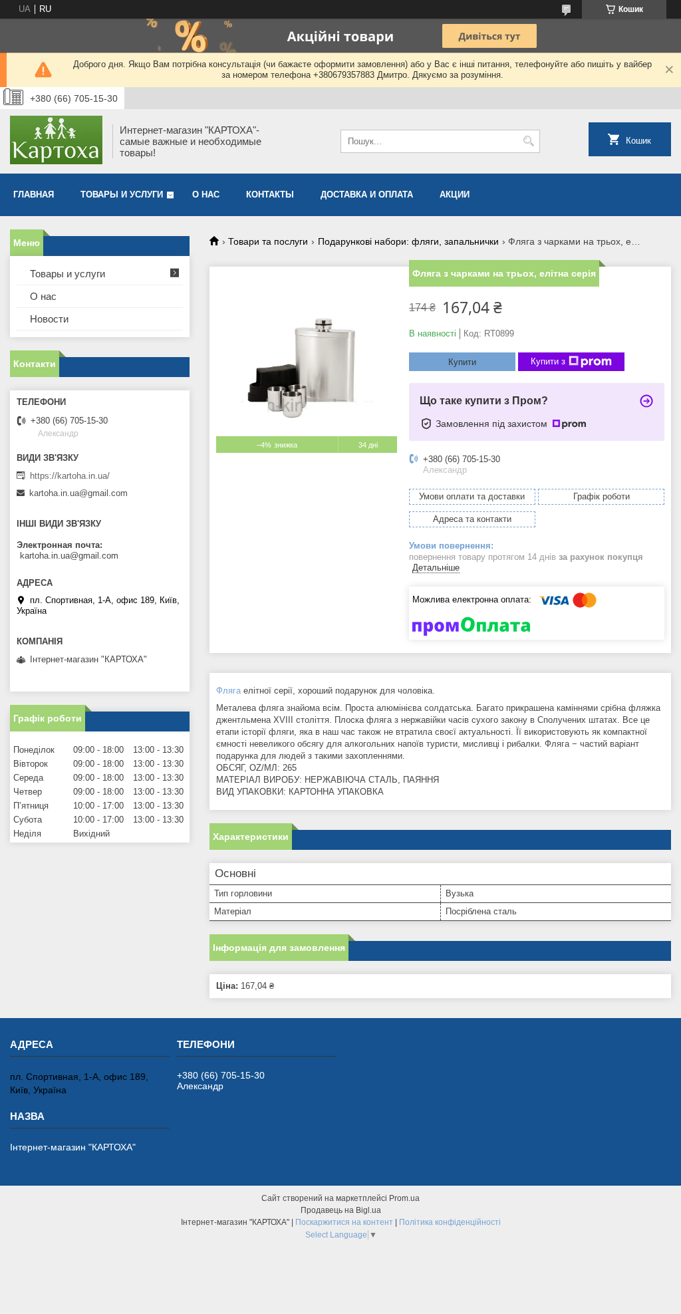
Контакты (270, 194)
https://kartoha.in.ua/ (70, 476)
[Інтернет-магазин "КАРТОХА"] (56, 141)
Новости (49, 319)
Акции (455, 194)
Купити (462, 362)
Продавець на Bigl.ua (341, 1210)
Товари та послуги (268, 241)
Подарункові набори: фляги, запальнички (408, 241)
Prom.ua (404, 1198)
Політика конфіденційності (450, 1222)
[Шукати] (528, 141)
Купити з (548, 361)
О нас (205, 194)
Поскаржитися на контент (344, 1222)
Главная (33, 194)
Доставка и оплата (367, 194)
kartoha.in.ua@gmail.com (78, 493)
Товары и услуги (121, 194)
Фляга (228, 691)
